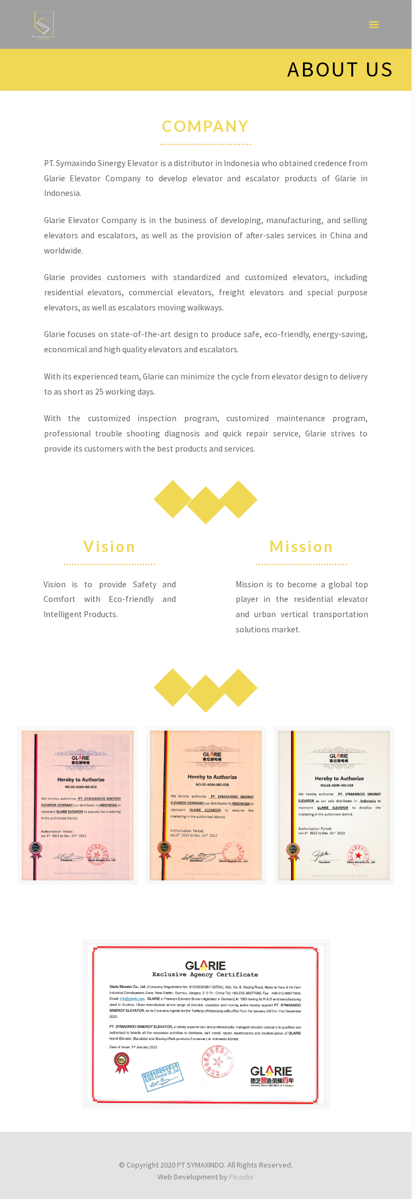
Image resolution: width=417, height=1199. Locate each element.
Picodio (241, 1177)
